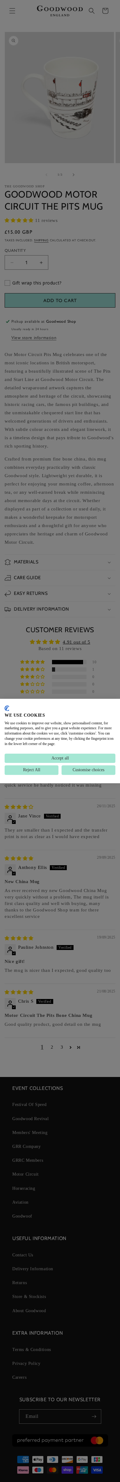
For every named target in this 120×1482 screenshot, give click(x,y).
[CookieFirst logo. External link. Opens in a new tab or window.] (7, 708)
